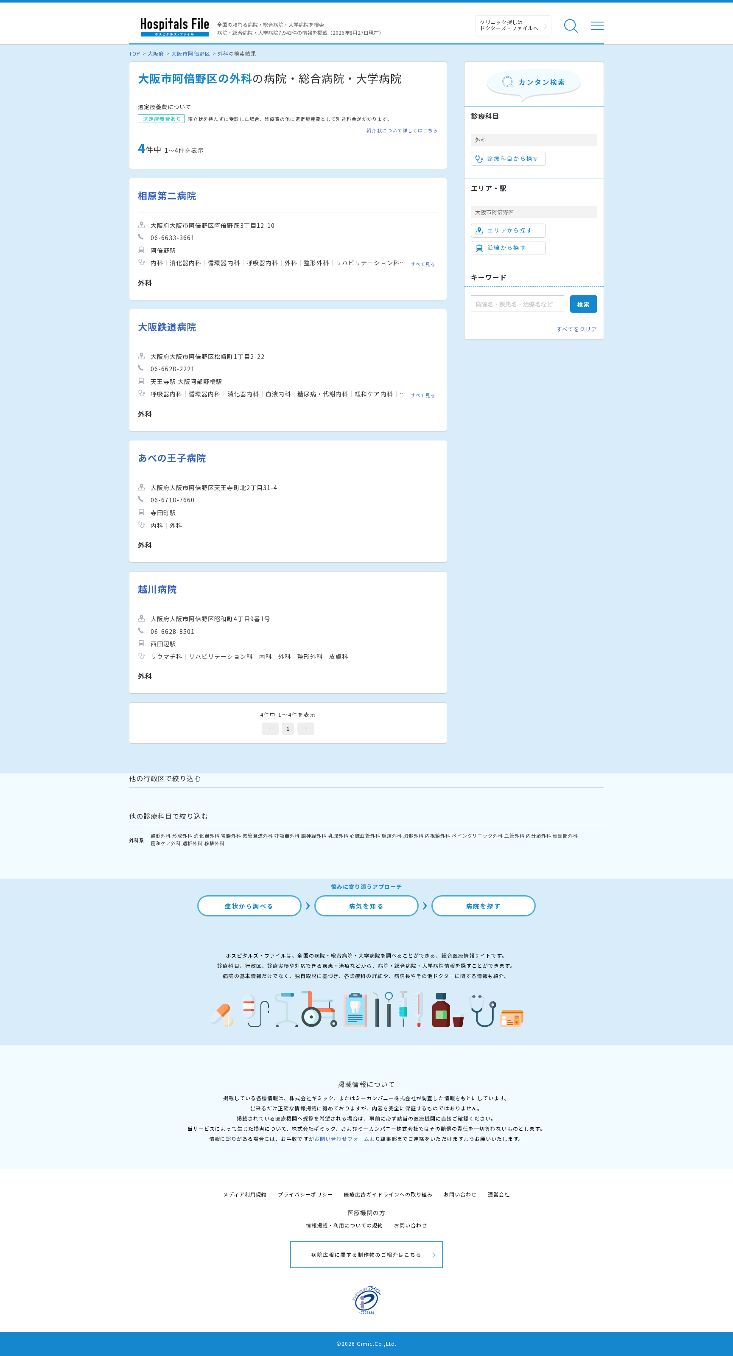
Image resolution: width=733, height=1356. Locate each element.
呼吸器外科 (287, 835)
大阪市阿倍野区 (190, 53)
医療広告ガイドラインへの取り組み (388, 1194)
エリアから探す (510, 230)
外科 (223, 53)
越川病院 (157, 588)
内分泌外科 (538, 835)
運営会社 (499, 1194)
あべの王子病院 (172, 457)
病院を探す (483, 906)
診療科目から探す (513, 158)
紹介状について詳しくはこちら (402, 130)
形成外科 (182, 835)
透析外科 (192, 843)
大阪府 (156, 53)
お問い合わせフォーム (341, 1138)
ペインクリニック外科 (477, 835)
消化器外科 (206, 835)
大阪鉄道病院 (167, 326)
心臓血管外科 (365, 835)
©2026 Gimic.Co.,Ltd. (366, 1343)
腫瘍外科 (392, 835)
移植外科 (214, 843)
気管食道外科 (258, 835)
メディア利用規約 (245, 1194)
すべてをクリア (577, 329)
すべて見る (423, 264)
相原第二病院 (167, 195)
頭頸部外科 (565, 835)
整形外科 (161, 835)
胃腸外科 (231, 835)
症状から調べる (249, 906)
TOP (134, 53)
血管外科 (514, 835)
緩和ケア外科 (166, 843)
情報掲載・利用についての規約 (344, 1225)
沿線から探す (506, 248)
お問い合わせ (460, 1194)
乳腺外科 (338, 835)
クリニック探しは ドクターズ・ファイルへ (509, 24)
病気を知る (366, 906)
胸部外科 (413, 835)
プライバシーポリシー (305, 1194)
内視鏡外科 (437, 835)
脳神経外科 (314, 835)
